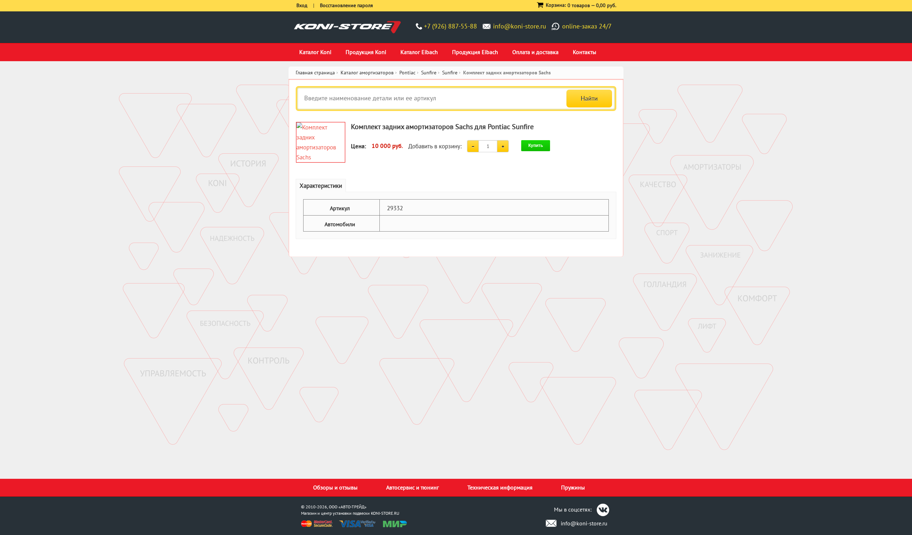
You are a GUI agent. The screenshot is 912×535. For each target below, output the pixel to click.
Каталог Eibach (419, 51)
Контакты (584, 51)
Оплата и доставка (535, 51)
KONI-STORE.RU (385, 513)
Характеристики (321, 186)
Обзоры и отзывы (335, 487)
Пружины (573, 487)
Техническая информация (500, 487)
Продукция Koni (366, 51)
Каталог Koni (315, 51)
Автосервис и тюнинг (412, 487)
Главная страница (315, 72)
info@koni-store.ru (519, 26)
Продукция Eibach (475, 51)
